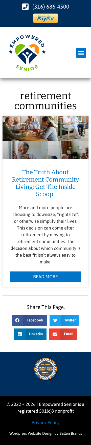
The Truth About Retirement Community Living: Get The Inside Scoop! (45, 183)
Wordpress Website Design (31, 433)
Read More (45, 276)
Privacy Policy (46, 422)
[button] (81, 53)
